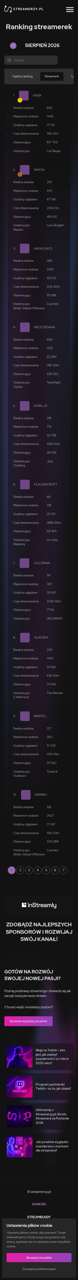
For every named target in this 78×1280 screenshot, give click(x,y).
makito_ (40, 716)
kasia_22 (40, 406)
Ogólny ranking (22, 76)
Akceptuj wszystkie (39, 1257)
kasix (37, 95)
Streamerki (52, 76)
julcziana (42, 563)
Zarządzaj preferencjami (39, 1269)
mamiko (41, 795)
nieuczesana (44, 327)
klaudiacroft (45, 484)
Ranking (39, 1204)
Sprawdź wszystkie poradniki (28, 1021)
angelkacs (43, 248)
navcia (39, 170)
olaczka (41, 637)
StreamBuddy (39, 1217)
